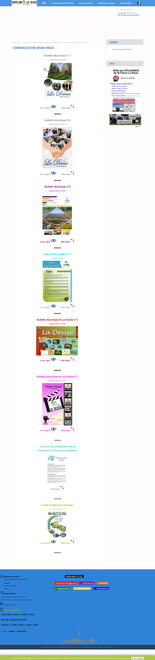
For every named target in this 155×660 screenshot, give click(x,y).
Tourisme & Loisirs (106, 3)
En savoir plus (124, 658)
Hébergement (83, 588)
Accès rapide (125, 3)
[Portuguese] (135, 15)
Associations (102, 588)
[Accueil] (44, 4)
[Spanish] (138, 15)
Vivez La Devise (85, 3)
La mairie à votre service (62, 3)
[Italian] (132, 15)
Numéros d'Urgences (66, 583)
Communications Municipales (33, 48)
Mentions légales (108, 647)
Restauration (63, 588)
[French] (119, 15)
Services (104, 583)
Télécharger (65, 307)
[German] (129, 15)
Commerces (88, 583)
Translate (134, 13)
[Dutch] (122, 15)
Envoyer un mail (9, 605)
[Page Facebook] (139, 4)
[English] (125, 15)
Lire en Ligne (45, 108)
